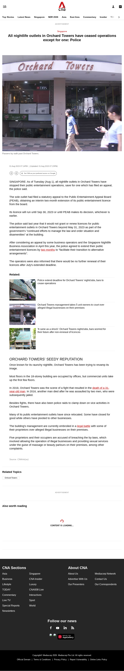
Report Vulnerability (78, 659)
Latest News (24, 17)
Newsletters (8, 611)
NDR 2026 (53, 17)
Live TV (6, 600)
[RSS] (72, 628)
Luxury (32, 584)
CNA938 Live (36, 589)
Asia (64, 17)
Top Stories (8, 17)
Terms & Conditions (42, 659)
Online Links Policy (98, 659)
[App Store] (55, 636)
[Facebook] (51, 628)
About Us (73, 573)
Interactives (35, 595)
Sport (32, 600)
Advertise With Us (77, 579)
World (32, 605)
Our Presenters (76, 584)
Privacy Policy (60, 659)
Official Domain (23, 659)
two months (48, 249)
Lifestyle (6, 584)
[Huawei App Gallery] (66, 637)
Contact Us (101, 579)
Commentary (89, 17)
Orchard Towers (11, 478)
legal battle (83, 426)
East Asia (75, 17)
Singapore (39, 17)
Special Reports (11, 605)
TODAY (114, 17)
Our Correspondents (106, 584)
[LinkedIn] (65, 628)
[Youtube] (57, 628)
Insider (103, 17)
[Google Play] (51, 636)
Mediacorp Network (105, 573)
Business (7, 579)
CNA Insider (35, 579)
